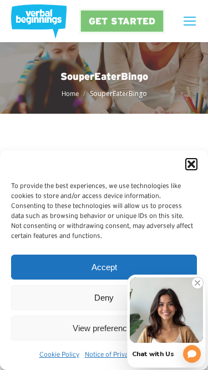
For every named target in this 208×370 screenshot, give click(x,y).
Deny (104, 297)
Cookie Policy (59, 354)
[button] (191, 164)
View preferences (104, 328)
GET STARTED (122, 21)
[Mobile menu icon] (189, 21)
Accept (104, 267)
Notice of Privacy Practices (124, 354)
